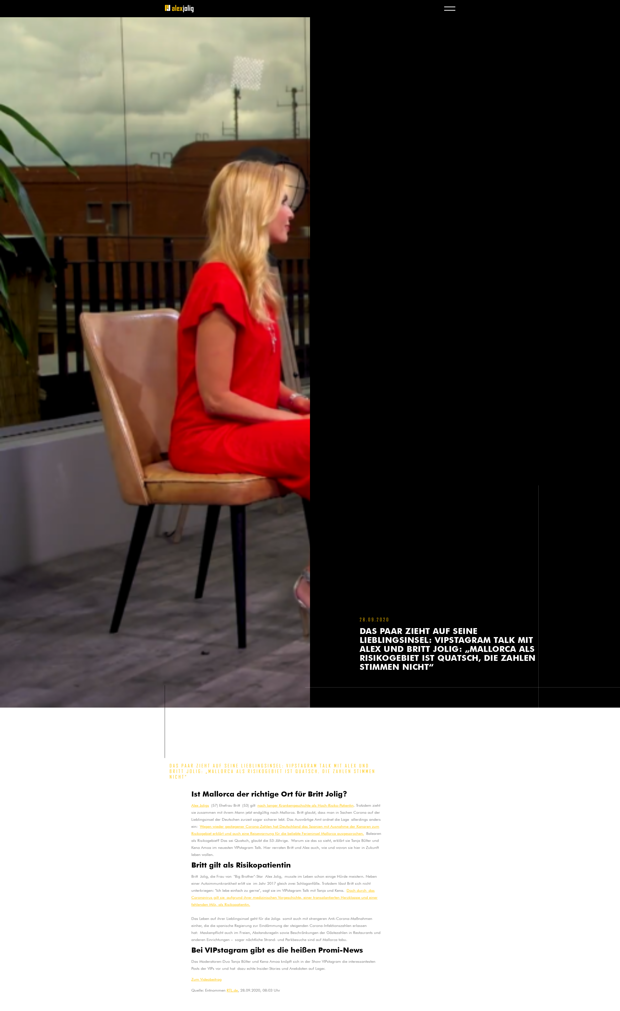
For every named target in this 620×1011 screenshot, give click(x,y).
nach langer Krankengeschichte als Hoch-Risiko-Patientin (305, 805)
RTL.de (232, 990)
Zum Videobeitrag (206, 979)
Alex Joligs (200, 805)
